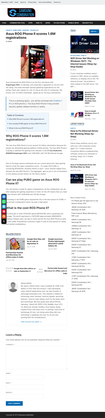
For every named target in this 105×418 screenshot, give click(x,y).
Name (9, 373)
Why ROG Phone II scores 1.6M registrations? (26, 119)
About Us (23, 2)
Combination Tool (17, 23)
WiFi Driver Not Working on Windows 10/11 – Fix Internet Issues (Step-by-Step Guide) (91, 180)
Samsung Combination (26, 415)
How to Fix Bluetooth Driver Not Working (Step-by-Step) (83, 166)
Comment (10, 344)
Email (9, 383)
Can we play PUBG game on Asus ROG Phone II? (27, 124)
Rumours (26, 30)
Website (9, 392)
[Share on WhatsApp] (4, 202)
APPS (30, 23)
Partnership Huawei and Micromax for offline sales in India (14, 255)
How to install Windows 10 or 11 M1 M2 (92, 113)
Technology (34, 30)
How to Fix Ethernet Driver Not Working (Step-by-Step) (84, 134)
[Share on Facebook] (4, 197)
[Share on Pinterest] (4, 211)
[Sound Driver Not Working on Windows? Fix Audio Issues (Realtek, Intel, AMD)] (76, 96)
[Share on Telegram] (4, 206)
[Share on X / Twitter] (4, 221)
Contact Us (57, 2)
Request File (87, 23)
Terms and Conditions (45, 2)
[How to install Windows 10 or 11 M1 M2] (76, 115)
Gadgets (9, 30)
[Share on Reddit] (4, 216)
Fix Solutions (59, 23)
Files (4, 23)
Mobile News (73, 23)
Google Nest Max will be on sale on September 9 (36, 241)
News (48, 23)
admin (10, 41)
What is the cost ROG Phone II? (21, 128)
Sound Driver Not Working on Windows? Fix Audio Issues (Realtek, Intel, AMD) (92, 97)
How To (39, 23)
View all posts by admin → (31, 322)
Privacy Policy (32, 2)
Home (16, 2)
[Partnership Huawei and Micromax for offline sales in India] (15, 244)
